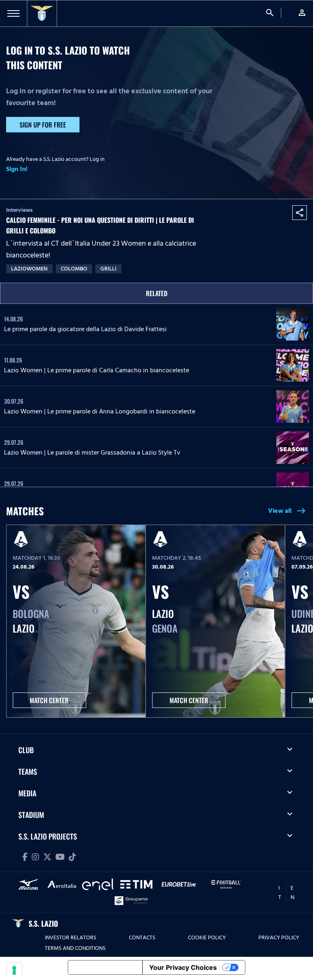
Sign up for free (43, 125)
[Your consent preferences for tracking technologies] (14, 970)
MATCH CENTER (49, 700)
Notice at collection (105, 967)
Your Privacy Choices (183, 967)
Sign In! (17, 169)
